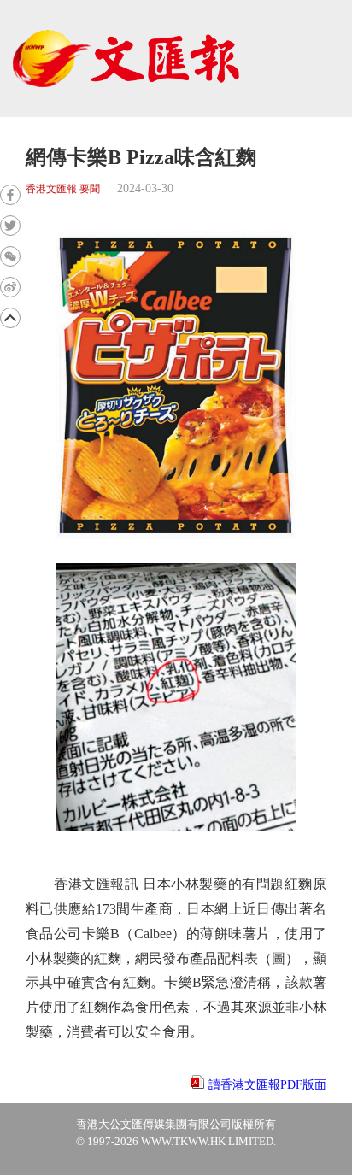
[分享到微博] (10, 287)
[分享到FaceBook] (10, 195)
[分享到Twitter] (10, 225)
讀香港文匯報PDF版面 (267, 1084)
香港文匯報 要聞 (63, 189)
